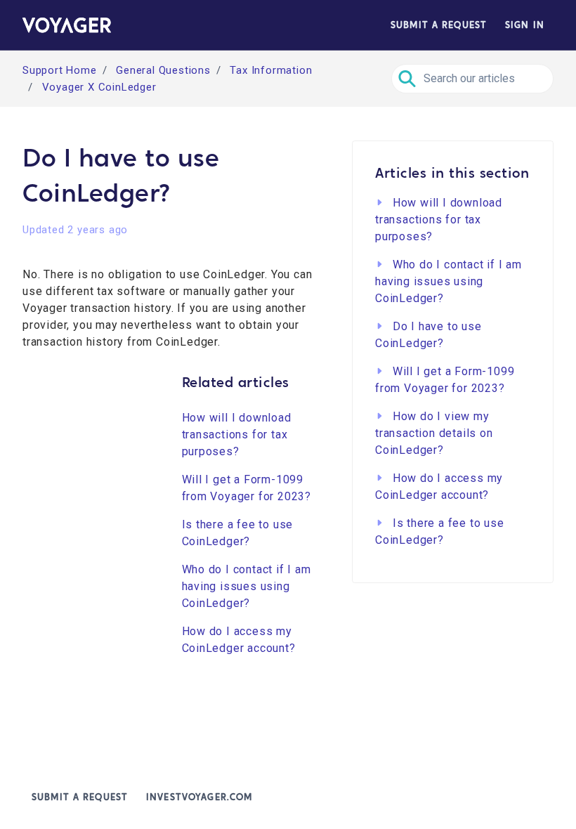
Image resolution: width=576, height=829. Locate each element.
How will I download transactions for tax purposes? (237, 434)
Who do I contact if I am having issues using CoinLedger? (246, 586)
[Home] (66, 25)
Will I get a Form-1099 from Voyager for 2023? (247, 488)
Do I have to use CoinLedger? (428, 335)
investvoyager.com (199, 797)
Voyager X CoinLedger (99, 87)
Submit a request (439, 25)
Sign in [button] (524, 25)
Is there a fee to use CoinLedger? (238, 533)
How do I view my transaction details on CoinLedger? (434, 433)
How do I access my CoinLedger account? (239, 640)
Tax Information (271, 70)
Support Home (59, 70)
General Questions (163, 70)
